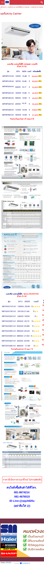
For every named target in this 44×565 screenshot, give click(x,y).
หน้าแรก (3, 7)
